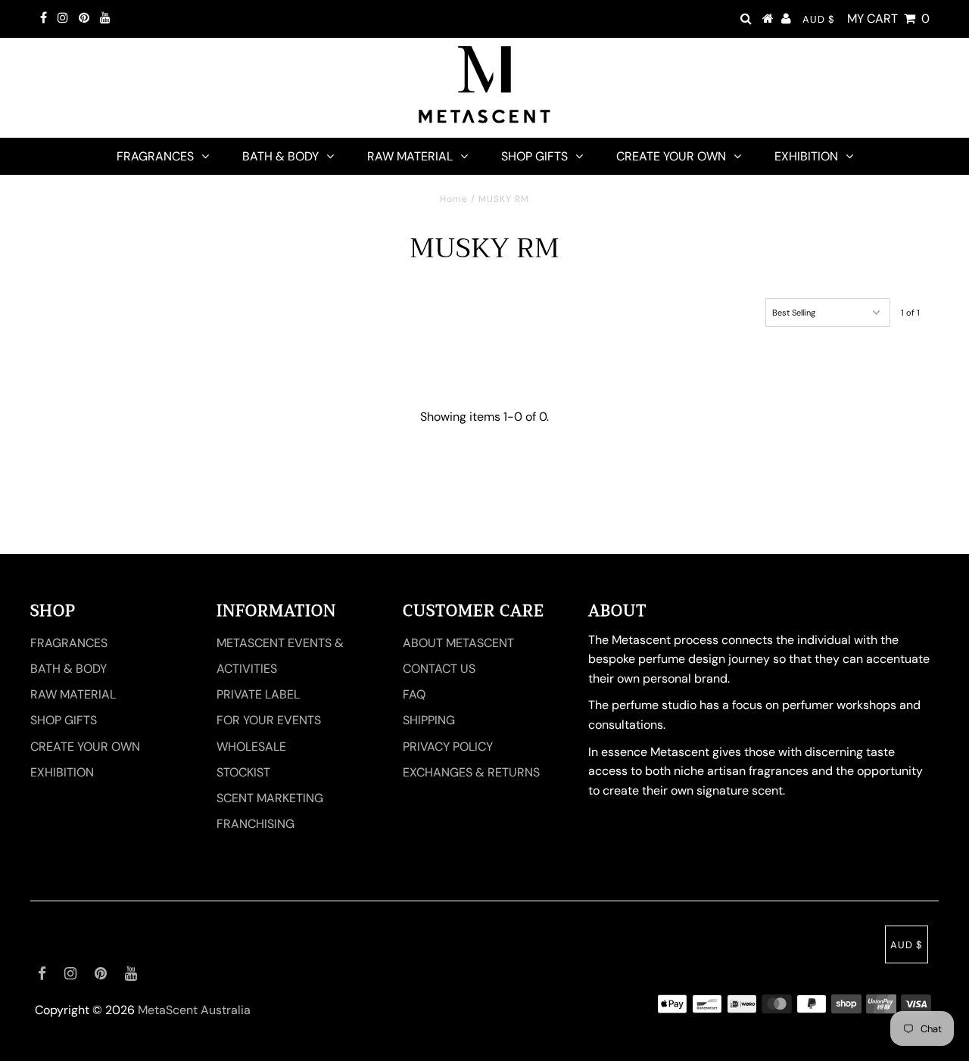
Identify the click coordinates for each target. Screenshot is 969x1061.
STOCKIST (243, 772)
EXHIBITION (806, 156)
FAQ (414, 694)
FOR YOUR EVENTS (269, 720)
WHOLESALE (251, 747)
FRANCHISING (255, 824)
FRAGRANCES (155, 156)
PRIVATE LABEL (258, 694)
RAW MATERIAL (410, 156)
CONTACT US (439, 669)
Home (454, 199)
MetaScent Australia (194, 1010)
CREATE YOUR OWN (671, 156)
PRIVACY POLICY (448, 747)
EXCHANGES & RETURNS (471, 772)
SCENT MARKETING (270, 798)
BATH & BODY (280, 156)
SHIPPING (429, 720)
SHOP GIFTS (534, 156)
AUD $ (818, 19)
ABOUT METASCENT (458, 643)
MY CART (888, 18)
